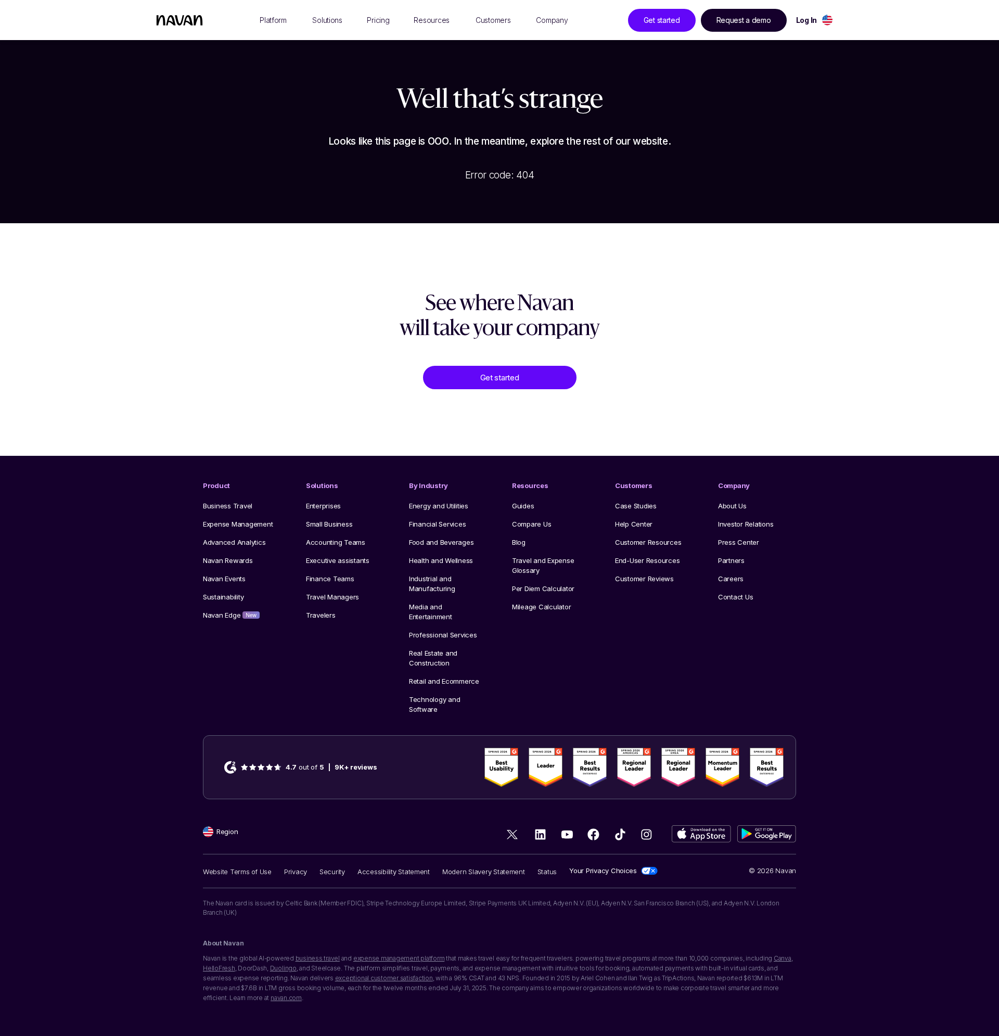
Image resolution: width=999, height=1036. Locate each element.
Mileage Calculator (541, 607)
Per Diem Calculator (543, 588)
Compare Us (531, 524)
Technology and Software (434, 704)
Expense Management (238, 524)
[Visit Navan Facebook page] (593, 834)
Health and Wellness (441, 560)
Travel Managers (332, 597)
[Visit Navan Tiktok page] (620, 834)
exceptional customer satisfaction (384, 978)
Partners (731, 560)
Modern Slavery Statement (483, 871)
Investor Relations (745, 524)
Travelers (321, 615)
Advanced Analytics (234, 542)
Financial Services (437, 524)
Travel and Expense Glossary (543, 565)
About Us (732, 506)
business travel (318, 958)
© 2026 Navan (772, 870)
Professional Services (443, 635)
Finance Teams (330, 578)
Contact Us (735, 597)
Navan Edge (230, 615)
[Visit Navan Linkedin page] (540, 834)
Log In (806, 20)
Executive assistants (337, 560)
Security (332, 871)
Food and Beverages (441, 542)
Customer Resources (648, 542)
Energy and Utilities (438, 506)
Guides (523, 506)
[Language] (827, 20)
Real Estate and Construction (433, 658)
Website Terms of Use (237, 871)
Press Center (738, 542)
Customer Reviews (644, 578)
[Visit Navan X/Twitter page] (514, 836)
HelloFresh (219, 968)
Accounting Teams (335, 542)
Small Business (329, 524)
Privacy (295, 871)
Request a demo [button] (743, 20)
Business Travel (227, 506)
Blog (519, 542)
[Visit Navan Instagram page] (646, 834)
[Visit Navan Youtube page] (567, 834)
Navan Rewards (228, 560)
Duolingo (283, 968)
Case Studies (636, 506)
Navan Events (224, 578)
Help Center (633, 524)
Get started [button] (662, 20)
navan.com (286, 998)
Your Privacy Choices (603, 870)
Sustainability (223, 597)
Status (547, 871)
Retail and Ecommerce (444, 681)
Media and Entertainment (430, 612)
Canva (782, 958)
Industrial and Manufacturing (432, 583)
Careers (731, 578)
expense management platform (399, 958)
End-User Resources (647, 560)
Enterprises (323, 506)
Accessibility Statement (393, 871)
